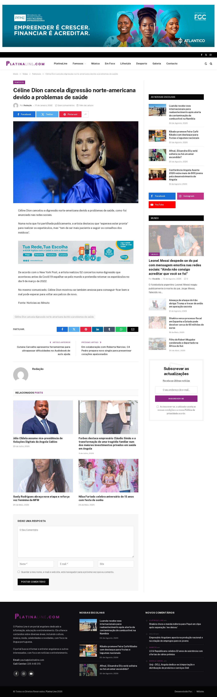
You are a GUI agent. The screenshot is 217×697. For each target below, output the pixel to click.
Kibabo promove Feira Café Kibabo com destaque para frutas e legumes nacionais (184, 134)
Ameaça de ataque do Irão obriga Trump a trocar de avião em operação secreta (186, 303)
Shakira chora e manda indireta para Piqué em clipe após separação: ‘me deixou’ (175, 626)
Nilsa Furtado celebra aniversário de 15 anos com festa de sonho (106, 498)
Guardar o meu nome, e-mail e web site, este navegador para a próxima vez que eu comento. (67, 572)
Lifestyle (125, 63)
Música (95, 63)
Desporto (141, 63)
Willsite (200, 691)
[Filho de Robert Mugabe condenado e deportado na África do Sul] (157, 344)
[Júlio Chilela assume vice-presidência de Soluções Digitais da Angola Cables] (43, 417)
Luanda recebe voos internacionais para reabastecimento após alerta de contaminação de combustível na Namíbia (185, 112)
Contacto (171, 63)
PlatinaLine (60, 63)
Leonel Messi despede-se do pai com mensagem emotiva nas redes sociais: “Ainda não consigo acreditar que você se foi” (175, 267)
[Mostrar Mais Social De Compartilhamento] (85, 114)
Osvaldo (156, 279)
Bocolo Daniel (156, 661)
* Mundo (154, 254)
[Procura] (210, 63)
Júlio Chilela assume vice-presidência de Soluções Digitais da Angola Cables (38, 440)
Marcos (153, 647)
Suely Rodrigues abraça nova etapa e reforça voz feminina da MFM (41, 498)
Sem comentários (66, 105)
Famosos (78, 63)
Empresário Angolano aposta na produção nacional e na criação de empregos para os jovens (176, 639)
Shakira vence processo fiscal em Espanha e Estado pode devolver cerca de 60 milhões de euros (186, 323)
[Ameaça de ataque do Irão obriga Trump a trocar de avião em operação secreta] (157, 304)
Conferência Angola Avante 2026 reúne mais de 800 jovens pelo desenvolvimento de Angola (186, 175)
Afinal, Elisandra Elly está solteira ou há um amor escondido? (183, 154)
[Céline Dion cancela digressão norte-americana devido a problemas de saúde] (75, 162)
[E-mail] (5, 251)
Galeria (157, 63)
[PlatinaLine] (25, 64)
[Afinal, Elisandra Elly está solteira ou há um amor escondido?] (157, 155)
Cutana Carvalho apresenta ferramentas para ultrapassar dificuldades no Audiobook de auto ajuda (43, 350)
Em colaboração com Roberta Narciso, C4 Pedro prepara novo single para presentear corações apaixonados (106, 350)
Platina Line (51, 691)
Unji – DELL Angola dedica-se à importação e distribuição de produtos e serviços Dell (172, 666)
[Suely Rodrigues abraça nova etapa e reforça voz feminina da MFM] (43, 476)
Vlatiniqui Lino (156, 620)
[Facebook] (5, 219)
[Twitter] (5, 227)
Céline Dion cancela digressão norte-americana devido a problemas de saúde (54, 317)
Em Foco (110, 63)
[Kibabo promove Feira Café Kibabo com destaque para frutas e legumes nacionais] (157, 136)
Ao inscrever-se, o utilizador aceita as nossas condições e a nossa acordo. (177, 410)
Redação (28, 105)
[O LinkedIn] (5, 235)
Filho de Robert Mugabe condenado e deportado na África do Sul (183, 342)
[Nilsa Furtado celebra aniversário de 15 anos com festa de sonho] (108, 476)
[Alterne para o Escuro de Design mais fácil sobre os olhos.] (206, 63)
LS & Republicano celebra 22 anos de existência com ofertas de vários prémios (176, 653)
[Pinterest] (5, 243)
